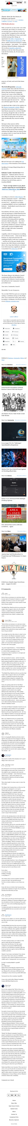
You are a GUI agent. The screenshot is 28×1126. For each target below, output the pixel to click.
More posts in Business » (21, 364)
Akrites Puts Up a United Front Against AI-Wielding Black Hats (14, 470)
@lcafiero (14, 325)
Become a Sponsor (14, 1120)
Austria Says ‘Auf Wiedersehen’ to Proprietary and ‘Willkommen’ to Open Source (14, 556)
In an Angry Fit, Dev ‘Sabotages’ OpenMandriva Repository (11, 444)
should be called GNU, (15, 48)
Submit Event (14, 1108)
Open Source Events (14, 1106)
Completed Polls (14, 1117)
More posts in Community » (20, 420)
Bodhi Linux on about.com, (14, 40)
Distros (10, 21)
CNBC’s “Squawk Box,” (16, 39)
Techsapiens (8, 755)
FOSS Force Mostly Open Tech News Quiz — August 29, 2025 (13, 583)
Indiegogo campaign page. (12, 301)
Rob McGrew (8, 915)
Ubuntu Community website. (12, 107)
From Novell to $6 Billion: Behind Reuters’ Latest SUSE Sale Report (12, 388)
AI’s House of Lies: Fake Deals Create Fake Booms (13, 414)
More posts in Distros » (21, 475)
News (16, 21)
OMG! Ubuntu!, (19, 197)
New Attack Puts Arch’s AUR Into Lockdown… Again (12, 525)
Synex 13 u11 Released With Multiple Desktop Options (13, 499)
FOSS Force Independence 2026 (11, 189)
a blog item (14, 249)
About (14, 1111)
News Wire (14, 1103)
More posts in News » (22, 531)
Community (4, 21)
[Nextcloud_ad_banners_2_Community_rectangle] (14, 271)
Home (14, 1100)
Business (21, 20)
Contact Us (14, 1114)
